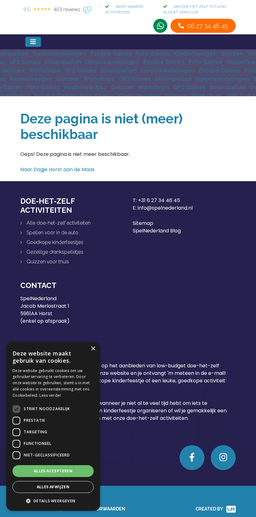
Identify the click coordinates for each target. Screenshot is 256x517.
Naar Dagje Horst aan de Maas (57, 169)
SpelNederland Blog (157, 230)
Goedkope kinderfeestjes (55, 242)
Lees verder (50, 395)
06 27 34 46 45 (207, 26)
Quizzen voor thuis (48, 262)
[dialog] (53, 426)
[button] (53, 501)
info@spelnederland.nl (165, 207)
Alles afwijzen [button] (53, 487)
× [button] (93, 348)
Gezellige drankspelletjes (55, 252)
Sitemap (143, 223)
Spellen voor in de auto (52, 233)
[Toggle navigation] (33, 42)
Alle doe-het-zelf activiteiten (59, 223)
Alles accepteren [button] (53, 471)
